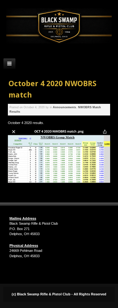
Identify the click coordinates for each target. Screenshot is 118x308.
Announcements (64, 107)
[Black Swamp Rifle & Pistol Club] (59, 25)
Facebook (58, 52)
